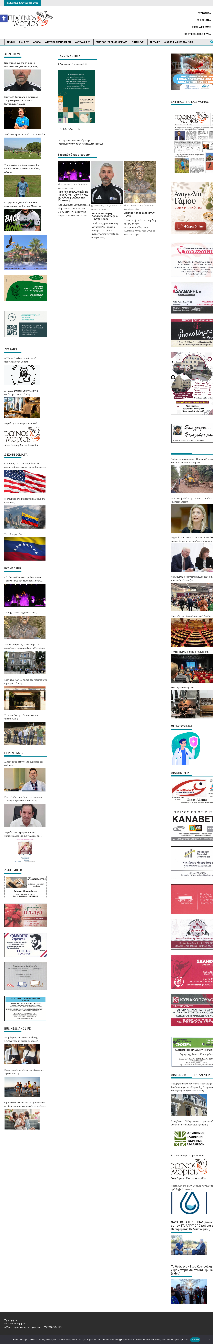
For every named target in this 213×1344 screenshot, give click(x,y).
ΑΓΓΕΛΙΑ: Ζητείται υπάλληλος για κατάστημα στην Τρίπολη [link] (21, 392)
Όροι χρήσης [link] (10, 1320)
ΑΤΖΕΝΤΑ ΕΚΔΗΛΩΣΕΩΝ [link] (58, 42)
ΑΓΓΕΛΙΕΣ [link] (155, 42)
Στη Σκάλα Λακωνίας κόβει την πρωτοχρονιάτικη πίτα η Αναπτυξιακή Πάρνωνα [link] (81, 142)
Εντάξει (195, 1339)
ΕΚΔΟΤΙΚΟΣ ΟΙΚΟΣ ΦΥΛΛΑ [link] (197, 33)
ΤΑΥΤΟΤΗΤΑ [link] (204, 12)
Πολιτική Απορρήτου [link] (15, 1323)
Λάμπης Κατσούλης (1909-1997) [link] (20, 612)
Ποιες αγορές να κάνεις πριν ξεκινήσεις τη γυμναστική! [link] (24, 1071)
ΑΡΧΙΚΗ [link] (11, 42)
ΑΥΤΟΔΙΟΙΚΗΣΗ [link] (83, 42)
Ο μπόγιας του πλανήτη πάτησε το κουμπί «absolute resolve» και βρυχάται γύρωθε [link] (24, 465)
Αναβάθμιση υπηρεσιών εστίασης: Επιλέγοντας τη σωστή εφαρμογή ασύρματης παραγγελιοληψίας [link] (21, 1039)
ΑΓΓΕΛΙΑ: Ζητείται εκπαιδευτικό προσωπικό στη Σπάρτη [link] (20, 360)
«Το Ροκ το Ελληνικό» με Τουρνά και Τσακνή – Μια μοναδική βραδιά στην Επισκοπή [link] (22, 579)
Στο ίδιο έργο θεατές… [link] (15, 534)
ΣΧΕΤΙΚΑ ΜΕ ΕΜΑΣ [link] (201, 26)
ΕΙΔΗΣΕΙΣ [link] (24, 42)
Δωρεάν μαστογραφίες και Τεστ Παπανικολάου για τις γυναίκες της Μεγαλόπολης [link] (22, 834)
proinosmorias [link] (66, 188)
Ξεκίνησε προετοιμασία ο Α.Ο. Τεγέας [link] (24, 134)
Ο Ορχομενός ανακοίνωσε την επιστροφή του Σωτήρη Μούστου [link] (22, 204)
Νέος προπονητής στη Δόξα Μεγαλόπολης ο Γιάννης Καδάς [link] (21, 64)
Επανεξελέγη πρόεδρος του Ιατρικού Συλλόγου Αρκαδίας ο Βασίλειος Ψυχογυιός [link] (23, 799)
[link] (4, 18)
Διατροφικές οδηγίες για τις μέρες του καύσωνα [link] (23, 763)
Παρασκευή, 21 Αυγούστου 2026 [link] (74, 184)
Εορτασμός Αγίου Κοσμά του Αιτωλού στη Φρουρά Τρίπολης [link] (25, 681)
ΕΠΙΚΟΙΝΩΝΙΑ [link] (204, 19)
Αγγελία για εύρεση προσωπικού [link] (20, 423)
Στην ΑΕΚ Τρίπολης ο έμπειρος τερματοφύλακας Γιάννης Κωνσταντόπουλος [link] (21, 100)
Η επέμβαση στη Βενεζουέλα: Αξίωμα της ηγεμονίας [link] (24, 500)
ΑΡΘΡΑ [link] (37, 42)
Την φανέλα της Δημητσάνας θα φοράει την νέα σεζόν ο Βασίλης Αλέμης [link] (22, 168)
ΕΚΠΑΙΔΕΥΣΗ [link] (138, 42)
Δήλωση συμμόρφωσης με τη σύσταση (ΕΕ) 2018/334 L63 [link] (33, 1327)
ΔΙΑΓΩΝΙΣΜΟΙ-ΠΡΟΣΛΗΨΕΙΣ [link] (178, 42)
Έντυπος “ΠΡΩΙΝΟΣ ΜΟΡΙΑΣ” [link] (111, 42)
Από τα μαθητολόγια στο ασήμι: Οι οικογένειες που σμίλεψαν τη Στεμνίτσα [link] (24, 646)
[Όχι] (209, 1339)
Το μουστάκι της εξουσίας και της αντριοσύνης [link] (21, 717)
